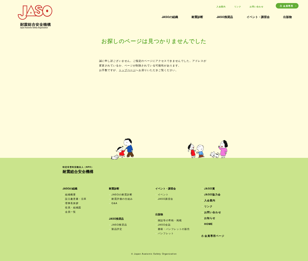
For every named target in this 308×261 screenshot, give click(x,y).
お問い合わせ (256, 6)
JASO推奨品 (119, 224)
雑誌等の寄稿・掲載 (170, 220)
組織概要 (70, 194)
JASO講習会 (165, 198)
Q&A (114, 203)
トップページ (127, 70)
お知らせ (209, 218)
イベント (163, 194)
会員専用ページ (214, 236)
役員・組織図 (73, 207)
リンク (237, 6)
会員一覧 (70, 211)
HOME (208, 224)
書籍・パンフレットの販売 (174, 229)
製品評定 (116, 229)
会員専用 (288, 5)
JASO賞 (209, 188)
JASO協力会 (212, 194)
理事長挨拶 (71, 203)
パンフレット (166, 233)
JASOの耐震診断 (121, 194)
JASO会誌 (164, 224)
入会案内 (221, 6)
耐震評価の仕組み (122, 198)
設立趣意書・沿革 (75, 198)
